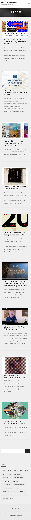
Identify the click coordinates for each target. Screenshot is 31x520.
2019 (4, 471)
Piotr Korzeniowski (9, 2)
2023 (26, 471)
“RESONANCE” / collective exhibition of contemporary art (14, 378)
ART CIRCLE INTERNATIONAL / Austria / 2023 (15, 92)
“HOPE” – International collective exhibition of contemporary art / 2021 (15, 283)
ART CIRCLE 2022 (18, 477)
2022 (20, 471)
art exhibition (6, 481)
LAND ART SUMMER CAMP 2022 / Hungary (15, 188)
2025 (10, 474)
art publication (7, 484)
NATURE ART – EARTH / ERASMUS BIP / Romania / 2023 (15, 41)
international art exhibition (9, 491)
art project (15, 481)
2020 (9, 471)
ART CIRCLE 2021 (7, 477)
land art (22, 491)
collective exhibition (19, 484)
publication (18, 495)
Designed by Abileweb (15, 515)
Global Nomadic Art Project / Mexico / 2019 (14, 422)
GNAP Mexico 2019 (7, 488)
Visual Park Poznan (8, 498)
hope (16, 488)
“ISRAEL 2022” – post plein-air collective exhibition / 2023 (13, 143)
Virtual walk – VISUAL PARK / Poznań (14, 328)
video (25, 495)
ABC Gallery (17, 474)
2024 (4, 474)
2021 (15, 471)
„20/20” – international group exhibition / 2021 (15, 234)
